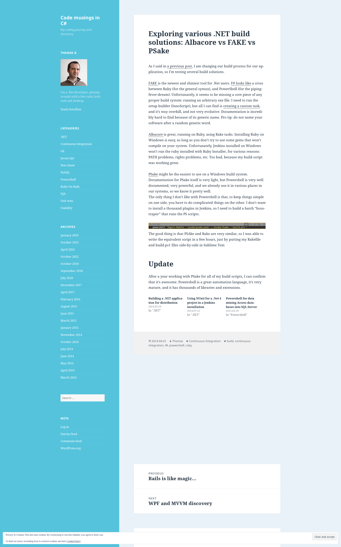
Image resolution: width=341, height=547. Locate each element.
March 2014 (69, 377)
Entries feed (69, 434)
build (230, 341)
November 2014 (71, 335)
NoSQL (65, 172)
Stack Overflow (71, 109)
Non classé (68, 165)
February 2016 (70, 299)
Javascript (67, 158)
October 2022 (70, 257)
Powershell (68, 179)
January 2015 (70, 328)
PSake (153, 174)
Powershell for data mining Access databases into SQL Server (241, 302)
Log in (65, 427)
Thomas (177, 341)
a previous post (179, 66)
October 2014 (70, 342)
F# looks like (241, 83)
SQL (63, 194)
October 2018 (70, 264)
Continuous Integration (76, 144)
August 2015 (69, 306)
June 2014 (67, 356)
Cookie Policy (74, 541)
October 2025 (70, 242)
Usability (66, 208)
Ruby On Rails (70, 187)
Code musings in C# (80, 20)
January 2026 (70, 235)
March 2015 (69, 321)
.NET (64, 137)
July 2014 (67, 349)
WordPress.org (71, 448)
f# (166, 345)
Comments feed (71, 441)
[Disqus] (207, 399)
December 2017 (71, 285)
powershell (176, 345)
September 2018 (72, 271)
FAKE (153, 83)
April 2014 (68, 370)
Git (62, 151)
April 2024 (68, 249)
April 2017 (68, 292)
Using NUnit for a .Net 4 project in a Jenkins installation (204, 302)
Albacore (156, 134)
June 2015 (67, 313)
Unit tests (67, 201)
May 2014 (67, 363)
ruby (189, 345)
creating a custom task (241, 106)
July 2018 (67, 278)
